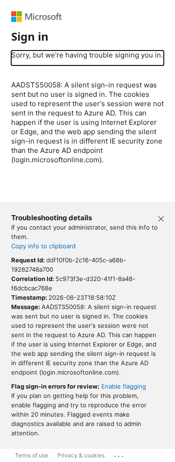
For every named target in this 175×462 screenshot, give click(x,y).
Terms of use (31, 455)
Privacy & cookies (81, 455)
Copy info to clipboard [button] (43, 246)
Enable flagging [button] (123, 386)
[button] (161, 218)
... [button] (119, 454)
